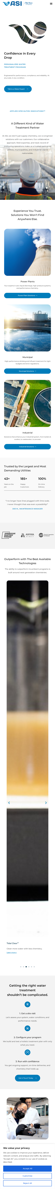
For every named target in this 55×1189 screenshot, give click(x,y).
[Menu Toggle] (51, 3)
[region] (27, 1166)
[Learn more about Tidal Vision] (27, 1118)
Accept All (27, 1168)
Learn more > (12, 952)
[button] (9, 802)
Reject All (27, 1183)
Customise (27, 1176)
